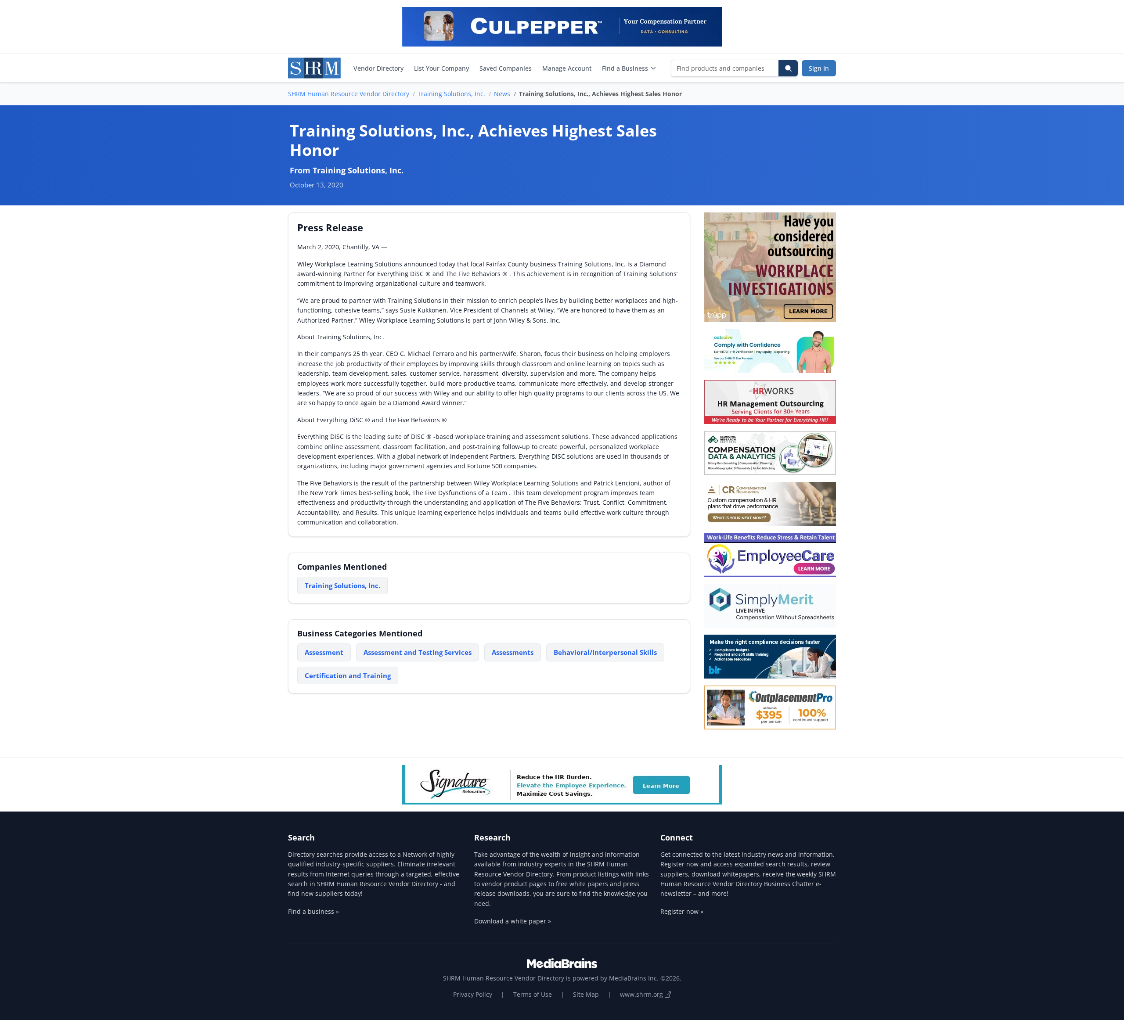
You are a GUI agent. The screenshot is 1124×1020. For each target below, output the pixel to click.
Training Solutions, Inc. (451, 94)
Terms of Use (532, 994)
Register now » (681, 911)
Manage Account (566, 68)
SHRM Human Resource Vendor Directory (348, 94)
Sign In (819, 68)
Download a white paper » (512, 921)
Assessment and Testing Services (418, 652)
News (502, 94)
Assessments (512, 652)
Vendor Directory (378, 68)
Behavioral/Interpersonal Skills (605, 652)
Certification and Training (348, 675)
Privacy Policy (472, 994)
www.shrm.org (642, 994)
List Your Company (441, 68)
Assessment (324, 652)
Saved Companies (505, 68)
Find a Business (625, 68)
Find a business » (313, 911)
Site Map (586, 994)
